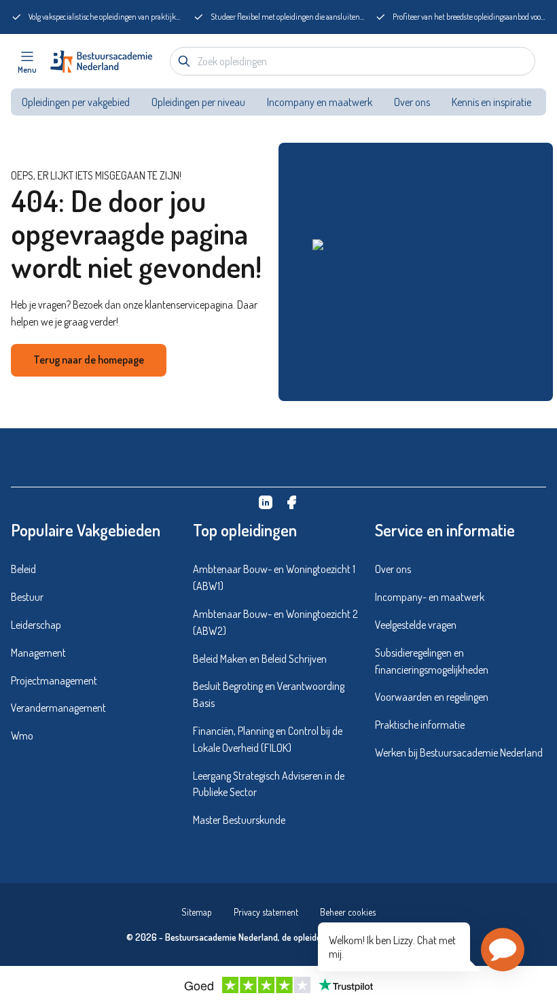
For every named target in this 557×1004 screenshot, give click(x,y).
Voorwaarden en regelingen (431, 697)
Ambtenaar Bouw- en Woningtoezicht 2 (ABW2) (275, 622)
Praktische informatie (420, 724)
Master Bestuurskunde (239, 820)
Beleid (23, 569)
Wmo (22, 735)
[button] (502, 949)
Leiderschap (36, 624)
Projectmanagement (54, 680)
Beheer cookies (348, 912)
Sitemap (196, 912)
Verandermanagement (58, 707)
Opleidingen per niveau (198, 102)
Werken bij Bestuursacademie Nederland (459, 752)
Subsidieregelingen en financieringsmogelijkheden (431, 661)
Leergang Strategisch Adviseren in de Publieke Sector (268, 784)
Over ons (412, 102)
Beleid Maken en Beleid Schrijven (260, 658)
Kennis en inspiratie (492, 102)
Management (38, 652)
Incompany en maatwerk (319, 102)
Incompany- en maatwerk (429, 597)
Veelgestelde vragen (415, 624)
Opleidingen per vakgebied (76, 102)
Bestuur (27, 597)
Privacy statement (266, 912)
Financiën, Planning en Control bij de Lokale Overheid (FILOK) (267, 739)
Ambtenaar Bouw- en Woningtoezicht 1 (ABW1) (274, 577)
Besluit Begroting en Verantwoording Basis (268, 694)
